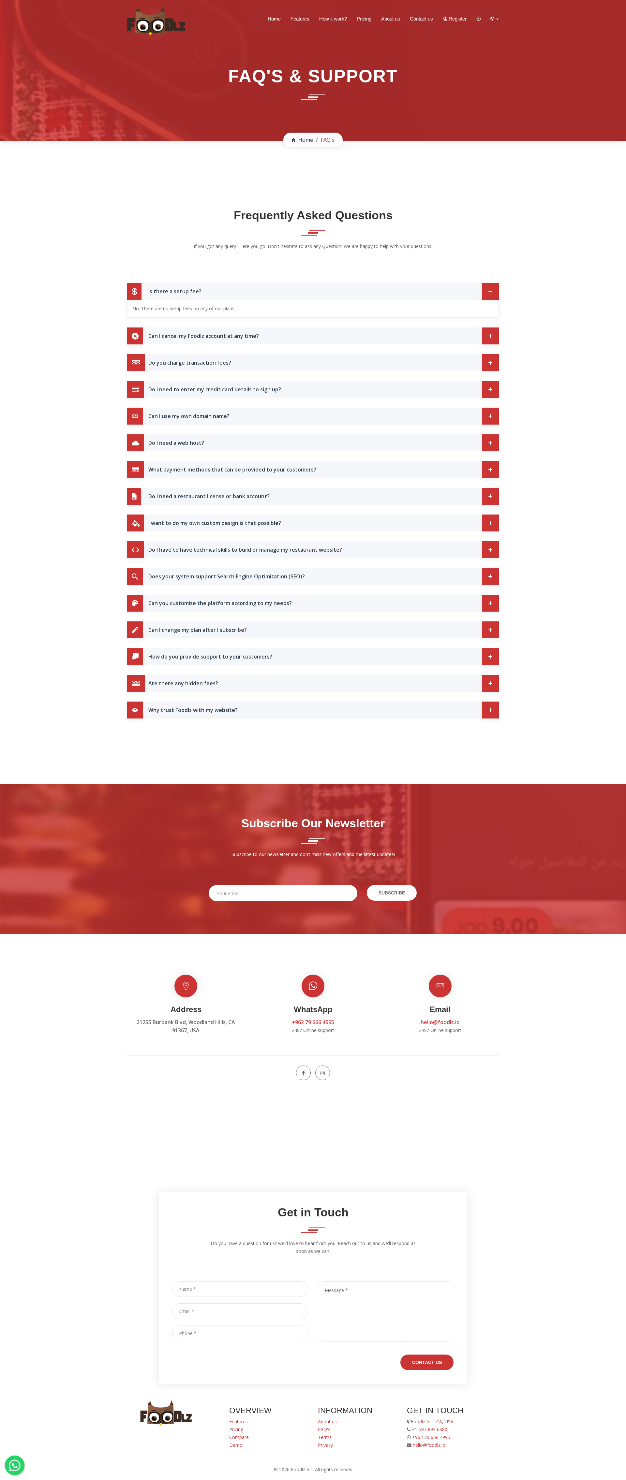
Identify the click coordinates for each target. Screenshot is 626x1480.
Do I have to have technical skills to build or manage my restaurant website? (245, 549)
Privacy (325, 1445)
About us (390, 19)
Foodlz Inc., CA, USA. (432, 1421)
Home (274, 19)
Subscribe (392, 892)
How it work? (333, 19)
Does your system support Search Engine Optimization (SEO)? (226, 576)
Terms (325, 1437)
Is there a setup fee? (174, 291)
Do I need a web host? (176, 442)
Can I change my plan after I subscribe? (197, 629)
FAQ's (324, 1429)
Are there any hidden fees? (183, 683)
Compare (239, 1437)
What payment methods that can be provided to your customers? (232, 469)
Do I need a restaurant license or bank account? (209, 496)
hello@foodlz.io (440, 1022)
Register (457, 19)
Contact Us (427, 1362)
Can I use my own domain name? (189, 416)
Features (300, 19)
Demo (236, 1445)
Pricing (364, 19)
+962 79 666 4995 (313, 1022)
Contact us (421, 19)
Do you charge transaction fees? (189, 362)
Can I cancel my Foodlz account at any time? (203, 336)
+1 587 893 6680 (429, 1429)
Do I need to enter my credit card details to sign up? (214, 389)
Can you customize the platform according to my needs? (220, 603)
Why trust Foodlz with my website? (193, 710)
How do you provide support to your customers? (210, 656)
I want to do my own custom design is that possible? (214, 523)
